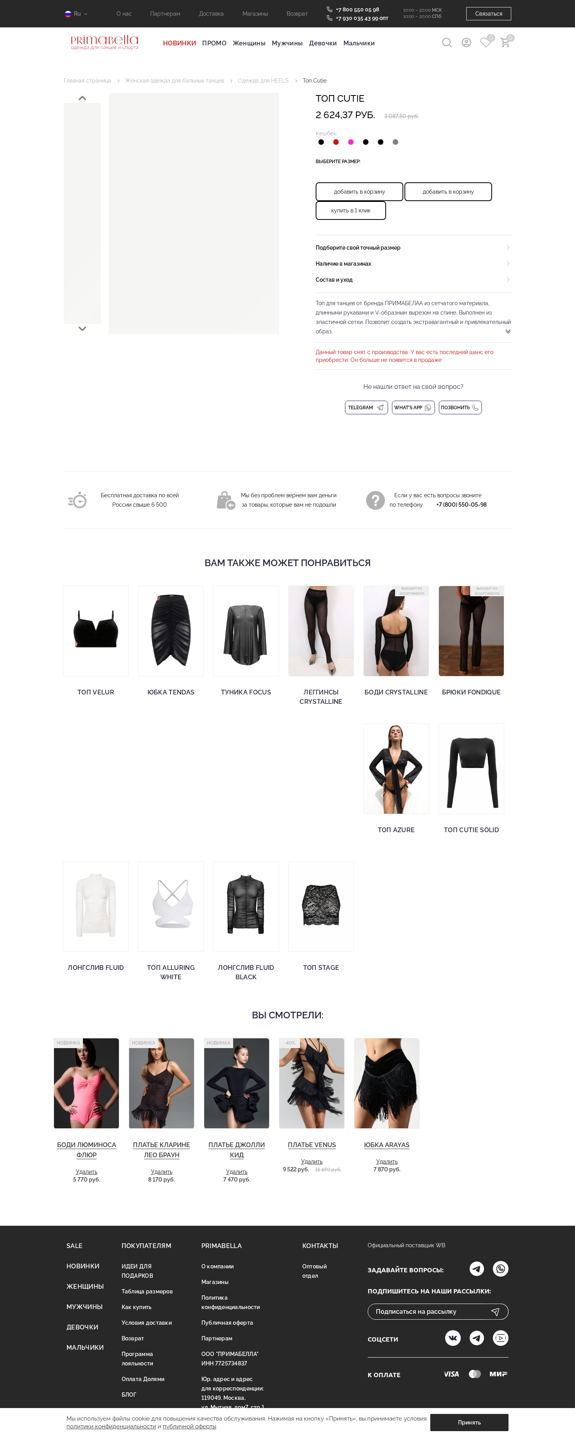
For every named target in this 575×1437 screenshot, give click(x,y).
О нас (124, 14)
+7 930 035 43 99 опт (362, 18)
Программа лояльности (137, 1359)
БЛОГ (129, 1395)
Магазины (255, 14)
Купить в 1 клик (350, 210)
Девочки (323, 43)
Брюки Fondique (471, 692)
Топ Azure (396, 830)
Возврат (297, 14)
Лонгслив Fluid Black (246, 972)
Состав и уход (334, 280)
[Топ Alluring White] (170, 906)
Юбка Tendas (171, 692)
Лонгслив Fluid (96, 967)
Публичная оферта (227, 1323)
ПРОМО (214, 43)
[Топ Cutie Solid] (471, 769)
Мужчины (287, 43)
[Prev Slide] (82, 98)
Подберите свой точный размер (358, 248)
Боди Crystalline (396, 692)
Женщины (249, 43)
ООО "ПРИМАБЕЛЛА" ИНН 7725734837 (230, 1359)
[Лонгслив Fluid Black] (246, 906)
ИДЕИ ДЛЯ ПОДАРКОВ (137, 1271)
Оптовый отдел (314, 1271)
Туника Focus (246, 692)
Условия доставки (147, 1323)
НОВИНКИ (179, 43)
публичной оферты (189, 1426)
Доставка (211, 14)
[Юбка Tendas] (170, 631)
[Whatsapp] (501, 1270)
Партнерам (165, 14)
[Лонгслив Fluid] (95, 906)
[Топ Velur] (95, 631)
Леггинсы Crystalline (321, 697)
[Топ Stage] (321, 906)
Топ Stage (321, 967)
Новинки (82, 1266)
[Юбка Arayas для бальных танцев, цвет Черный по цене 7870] (386, 1083)
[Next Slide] (82, 329)
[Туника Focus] (246, 631)
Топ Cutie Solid (471, 830)
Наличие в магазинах (343, 264)
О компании (217, 1266)
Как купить (137, 1307)
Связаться (488, 14)
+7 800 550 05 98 (357, 9)
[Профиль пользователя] (466, 42)
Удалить (86, 1172)
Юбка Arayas (387, 1145)
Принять (469, 1422)
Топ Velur (95, 692)
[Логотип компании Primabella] (105, 55)
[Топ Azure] (396, 769)
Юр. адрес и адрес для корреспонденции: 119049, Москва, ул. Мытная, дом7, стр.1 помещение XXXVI (232, 1398)
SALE (74, 1246)
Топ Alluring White (171, 972)
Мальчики (359, 43)
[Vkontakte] (453, 1339)
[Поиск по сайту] (447, 42)
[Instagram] (477, 1270)
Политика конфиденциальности (230, 1302)
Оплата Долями (143, 1379)
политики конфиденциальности (111, 1426)
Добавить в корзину (359, 192)
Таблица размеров (147, 1291)
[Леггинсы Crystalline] (321, 631)
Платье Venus (312, 1145)
